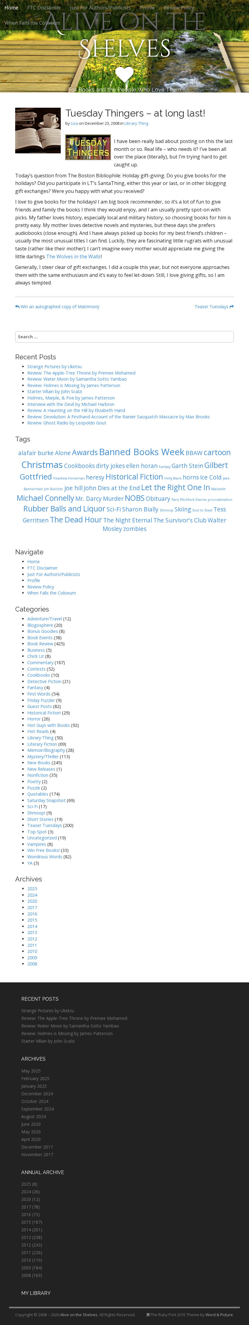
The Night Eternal (127, 520)
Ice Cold (211, 477)
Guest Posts (39, 706)
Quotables (37, 794)
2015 (32, 920)
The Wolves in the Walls (73, 256)
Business (36, 650)
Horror (34, 719)
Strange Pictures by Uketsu (54, 366)
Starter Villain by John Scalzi (54, 391)
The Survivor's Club (179, 520)
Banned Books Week (141, 452)
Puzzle (33, 788)
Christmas (42, 465)
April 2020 (31, 1139)
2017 (32, 907)
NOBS (135, 498)
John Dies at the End (112, 488)
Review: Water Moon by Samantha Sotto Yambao (77, 379)
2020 (32, 901)
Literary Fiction (42, 744)
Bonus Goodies (42, 631)
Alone (63, 453)
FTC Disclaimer (44, 7)
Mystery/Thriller (43, 756)
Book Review (40, 644)
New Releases (41, 769)
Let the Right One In (175, 487)
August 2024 (33, 1116)
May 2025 (31, 1071)
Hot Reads (38, 731)
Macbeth (218, 489)
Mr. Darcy (88, 499)
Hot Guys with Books (48, 725)
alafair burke (36, 453)
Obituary (158, 499)
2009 (32, 958)
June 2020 (31, 1124)
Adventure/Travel (44, 619)
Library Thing (136, 123)
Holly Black (173, 478)
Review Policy (179, 7)
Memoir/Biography (46, 750)
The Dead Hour (76, 519)
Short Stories (40, 819)
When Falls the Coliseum (32, 22)
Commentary (40, 662)
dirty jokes (110, 466)
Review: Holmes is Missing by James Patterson (73, 385)
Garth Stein (187, 466)
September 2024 (37, 1109)
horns (191, 477)
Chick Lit (35, 656)
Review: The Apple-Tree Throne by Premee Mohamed (81, 373)
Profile (147, 7)
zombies (134, 529)
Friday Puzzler (41, 700)
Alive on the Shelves (125, 36)
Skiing (183, 509)
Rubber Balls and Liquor (64, 509)
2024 (32, 895)
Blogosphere (40, 625)
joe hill (73, 488)
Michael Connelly (45, 498)
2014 (32, 926)
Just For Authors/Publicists (100, 7)
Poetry (34, 781)
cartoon (217, 452)
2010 (32, 951)
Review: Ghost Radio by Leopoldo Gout (66, 423)
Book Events (40, 637)
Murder (113, 499)
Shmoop (166, 510)
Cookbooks (79, 466)
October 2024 (34, 1101)
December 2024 (37, 1094)
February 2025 (35, 1078)
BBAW (194, 453)
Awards (85, 452)
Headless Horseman (69, 478)
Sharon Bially (140, 509)
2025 (32, 888)
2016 (32, 914)
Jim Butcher (53, 489)
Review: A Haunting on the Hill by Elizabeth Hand (76, 410)
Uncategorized (42, 838)
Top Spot (37, 832)
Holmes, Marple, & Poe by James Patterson (71, 398)
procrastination (220, 499)
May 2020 (31, 1132)
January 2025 (34, 1086)
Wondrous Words (44, 857)
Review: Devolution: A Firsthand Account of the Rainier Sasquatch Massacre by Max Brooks (118, 417)
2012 (32, 939)
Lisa (74, 123)
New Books (38, 762)
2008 (32, 964)
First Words (38, 694)
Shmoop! (36, 813)
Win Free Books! (43, 850)
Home (11, 7)
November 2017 (37, 1154)
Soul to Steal (202, 510)
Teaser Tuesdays (212, 306)
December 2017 (37, 1147)
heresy (95, 477)
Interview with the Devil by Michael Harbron (70, 404)
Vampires (36, 844)
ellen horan (142, 466)
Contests (36, 669)
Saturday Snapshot (46, 800)
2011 (32, 945)
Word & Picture (219, 1314)
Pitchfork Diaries (193, 499)
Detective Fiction (44, 681)
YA (29, 863)
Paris (175, 499)
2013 (32, 932)
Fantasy (164, 467)
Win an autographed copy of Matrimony (59, 306)
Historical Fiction (134, 477)
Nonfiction (37, 775)
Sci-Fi (114, 509)
